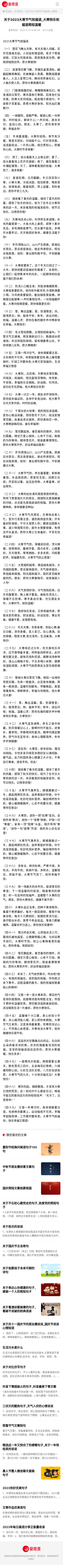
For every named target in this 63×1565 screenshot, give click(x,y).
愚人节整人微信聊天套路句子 (19, 1473)
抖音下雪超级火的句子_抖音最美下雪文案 (29, 1386)
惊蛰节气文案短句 (14, 1425)
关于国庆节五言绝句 (16, 1246)
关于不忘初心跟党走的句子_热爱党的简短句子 (31, 1205)
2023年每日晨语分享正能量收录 (24, 1527)
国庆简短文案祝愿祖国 (17, 1188)
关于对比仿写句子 (14, 1367)
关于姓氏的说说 (13, 1226)
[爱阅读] (10, 4)
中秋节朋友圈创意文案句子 (19, 1168)
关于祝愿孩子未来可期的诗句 (19, 1270)
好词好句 (19, 11)
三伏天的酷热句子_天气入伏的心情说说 (28, 1406)
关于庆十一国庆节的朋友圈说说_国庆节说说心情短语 (31, 1326)
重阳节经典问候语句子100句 (20, 1149)
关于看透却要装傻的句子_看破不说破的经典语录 (19, 1309)
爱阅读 (8, 11)
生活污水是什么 (13, 1347)
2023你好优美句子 (15, 1488)
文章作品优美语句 (14, 1507)
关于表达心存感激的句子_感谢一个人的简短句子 (19, 1289)
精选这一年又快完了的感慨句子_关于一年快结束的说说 (31, 1447)
